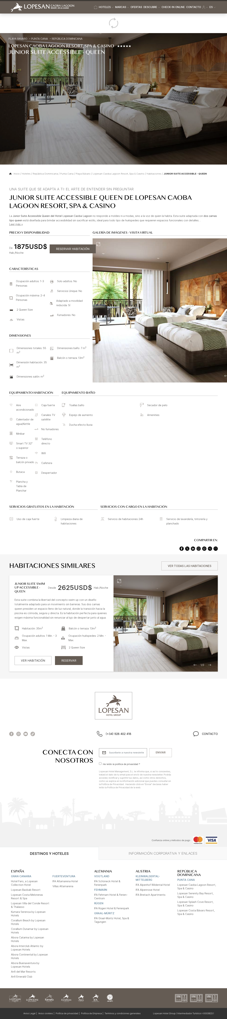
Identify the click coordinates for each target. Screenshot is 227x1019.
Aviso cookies (45, 1013)
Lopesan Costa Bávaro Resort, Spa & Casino (196, 912)
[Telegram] (210, 548)
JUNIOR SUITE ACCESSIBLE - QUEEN (185, 173)
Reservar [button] (68, 660)
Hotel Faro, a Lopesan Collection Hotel (24, 883)
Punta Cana (39, 38)
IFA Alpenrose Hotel (148, 889)
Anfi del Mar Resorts (23, 971)
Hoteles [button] (105, 7)
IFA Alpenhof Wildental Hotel (153, 884)
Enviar (160, 752)
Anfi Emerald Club (21, 976)
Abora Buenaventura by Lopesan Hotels (25, 964)
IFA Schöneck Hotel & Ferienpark (107, 883)
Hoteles (26, 173)
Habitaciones (154, 173)
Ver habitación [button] (33, 660)
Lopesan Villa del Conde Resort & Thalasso (30, 905)
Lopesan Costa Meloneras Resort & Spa (27, 896)
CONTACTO (210, 734)
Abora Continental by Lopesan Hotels (29, 956)
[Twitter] (187, 548)
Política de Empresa (91, 1013)
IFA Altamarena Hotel (65, 881)
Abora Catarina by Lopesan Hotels (27, 939)
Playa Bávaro (83, 173)
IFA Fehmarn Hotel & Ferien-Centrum (111, 896)
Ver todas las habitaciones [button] (189, 566)
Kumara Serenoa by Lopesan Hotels (28, 913)
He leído (121, 764)
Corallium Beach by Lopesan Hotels (28, 922)
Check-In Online (173, 7)
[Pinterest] (198, 548)
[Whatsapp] (204, 548)
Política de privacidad (67, 1013)
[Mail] (216, 548)
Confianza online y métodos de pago (171, 840)
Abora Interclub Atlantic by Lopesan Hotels (27, 947)
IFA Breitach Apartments (150, 894)
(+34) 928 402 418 (118, 734)
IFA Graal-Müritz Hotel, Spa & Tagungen (111, 920)
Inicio (16, 173)
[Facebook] (181, 548)
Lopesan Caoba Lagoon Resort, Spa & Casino (118, 173)
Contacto (193, 7)
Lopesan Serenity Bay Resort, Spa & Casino (195, 895)
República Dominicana (67, 38)
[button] (205, 7)
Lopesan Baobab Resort (25, 889)
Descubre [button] (150, 7)
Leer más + (16, 224)
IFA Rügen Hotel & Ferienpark (111, 908)
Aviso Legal (29, 1013)
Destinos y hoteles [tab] (49, 853)
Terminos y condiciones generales (123, 1013)
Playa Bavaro (18, 38)
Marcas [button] (120, 7)
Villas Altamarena (62, 886)
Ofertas (136, 7)
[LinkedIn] (193, 548)
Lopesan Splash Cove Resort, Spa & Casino (195, 903)
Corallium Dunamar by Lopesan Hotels (29, 930)
